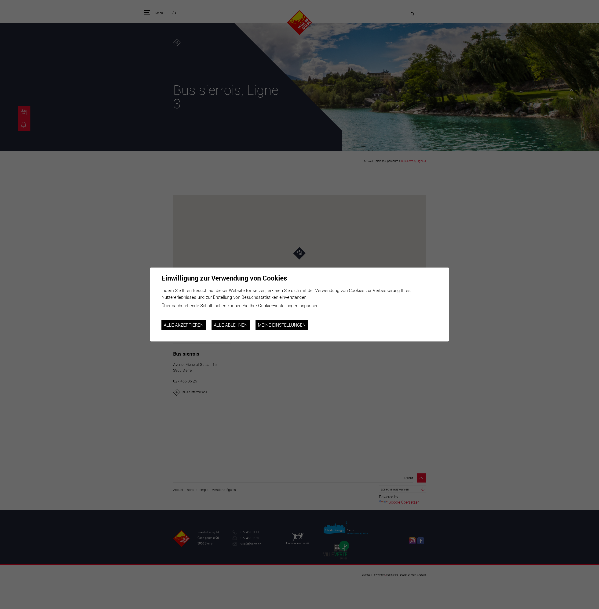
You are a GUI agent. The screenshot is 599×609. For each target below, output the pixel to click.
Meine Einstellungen (282, 325)
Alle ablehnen (230, 325)
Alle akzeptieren (183, 325)
